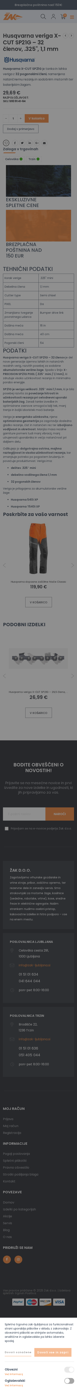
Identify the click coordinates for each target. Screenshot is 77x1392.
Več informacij (14, 1374)
